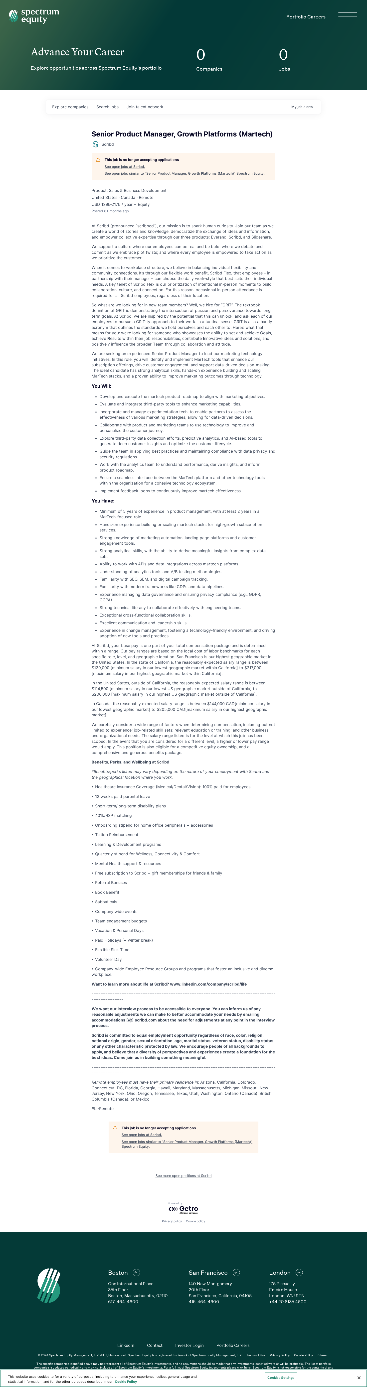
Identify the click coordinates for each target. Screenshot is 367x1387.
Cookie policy (195, 1221)
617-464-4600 (123, 1301)
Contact (155, 1345)
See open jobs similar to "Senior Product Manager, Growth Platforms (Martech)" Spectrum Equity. (185, 173)
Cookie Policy (303, 1355)
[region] (183, 1378)
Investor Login (189, 1345)
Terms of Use (256, 1355)
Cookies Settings (280, 1378)
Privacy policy (172, 1221)
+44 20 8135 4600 (288, 1301)
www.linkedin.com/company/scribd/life (208, 984)
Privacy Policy (280, 1355)
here (247, 1367)
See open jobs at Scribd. (125, 166)
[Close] (359, 1377)
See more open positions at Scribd (184, 1175)
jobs (107, 106)
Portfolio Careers (306, 16)
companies (70, 106)
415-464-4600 (204, 1301)
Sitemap (323, 1355)
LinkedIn (125, 1345)
